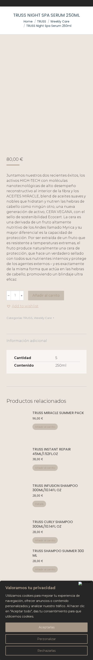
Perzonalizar (46, 639)
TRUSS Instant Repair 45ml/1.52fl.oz (51, 451)
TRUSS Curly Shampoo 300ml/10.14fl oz (52, 524)
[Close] (85, 583)
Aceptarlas (47, 627)
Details (39, 504)
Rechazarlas (46, 651)
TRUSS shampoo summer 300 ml (58, 553)
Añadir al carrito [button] (45, 426)
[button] (22, 306)
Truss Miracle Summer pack (58, 413)
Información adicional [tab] (26, 341)
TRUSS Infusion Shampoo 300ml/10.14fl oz (55, 488)
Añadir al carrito (46, 295)
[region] (46, 620)
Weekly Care (43, 318)
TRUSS (28, 318)
